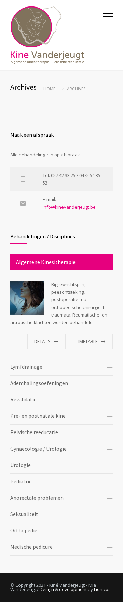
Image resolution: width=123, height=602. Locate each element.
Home (49, 89)
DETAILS (42, 341)
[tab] (61, 262)
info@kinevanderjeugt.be (69, 207)
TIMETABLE (87, 341)
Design (47, 589)
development (73, 589)
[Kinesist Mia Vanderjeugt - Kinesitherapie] (56, 35)
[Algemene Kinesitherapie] (27, 298)
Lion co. (101, 589)
